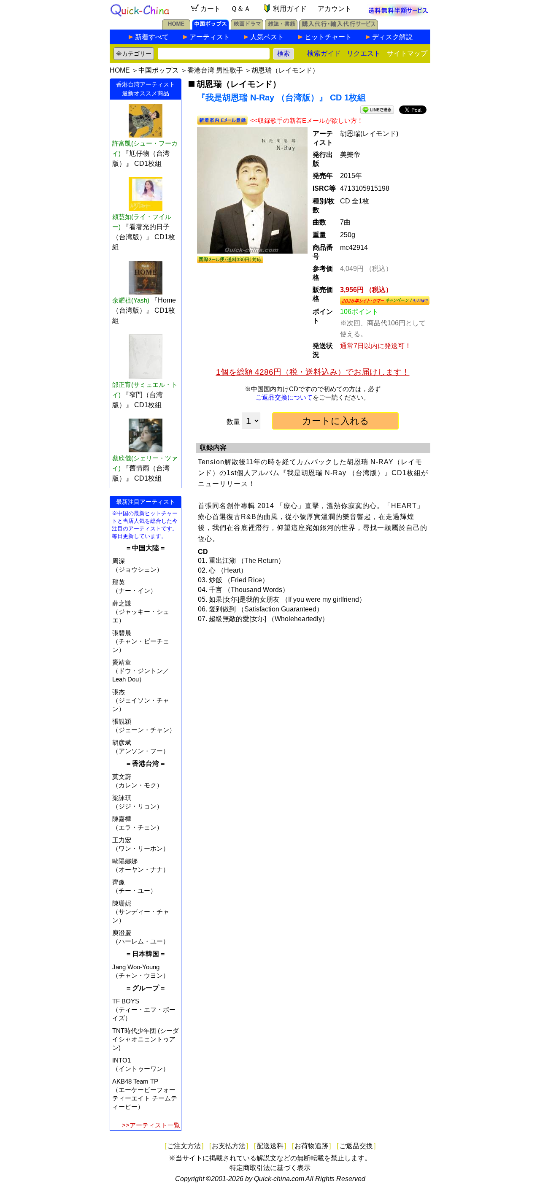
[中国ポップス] (210, 27)
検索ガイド (324, 53)
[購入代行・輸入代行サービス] (338, 27)
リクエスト (364, 53)
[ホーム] (176, 27)
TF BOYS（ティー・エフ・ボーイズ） (144, 1010)
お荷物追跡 (311, 1145)
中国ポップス (158, 70)
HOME (120, 70)
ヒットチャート (328, 37)
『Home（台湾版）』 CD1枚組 (144, 310)
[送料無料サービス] (398, 14)
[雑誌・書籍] (281, 27)
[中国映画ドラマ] (247, 27)
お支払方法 (229, 1145)
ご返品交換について (284, 397)
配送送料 (270, 1145)
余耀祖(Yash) (130, 300)
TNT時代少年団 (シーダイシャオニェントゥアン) (145, 1039)
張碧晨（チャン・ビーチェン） (140, 641)
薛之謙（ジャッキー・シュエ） (140, 612)
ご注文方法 (184, 1145)
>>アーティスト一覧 (151, 1125)
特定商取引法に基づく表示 (270, 1167)
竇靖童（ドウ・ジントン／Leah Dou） (140, 671)
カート (210, 8)
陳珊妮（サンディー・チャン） (140, 912)
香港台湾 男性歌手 (215, 70)
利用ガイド (290, 8)
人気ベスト (267, 37)
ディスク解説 (392, 37)
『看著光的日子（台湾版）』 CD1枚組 (143, 237)
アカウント (334, 8)
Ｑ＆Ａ (241, 8)
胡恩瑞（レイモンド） (285, 70)
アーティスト (209, 37)
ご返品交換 (356, 1145)
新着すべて (152, 37)
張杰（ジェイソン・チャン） (140, 700)
